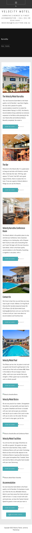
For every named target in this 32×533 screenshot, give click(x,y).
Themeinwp (16, 530)
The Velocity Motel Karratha (13, 96)
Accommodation (9, 482)
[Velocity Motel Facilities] (16, 433)
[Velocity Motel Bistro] (16, 394)
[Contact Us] (16, 279)
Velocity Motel (16, 11)
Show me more (10, 126)
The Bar (5, 164)
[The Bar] (16, 147)
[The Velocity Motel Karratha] (16, 79)
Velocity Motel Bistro (10, 399)
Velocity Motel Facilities (12, 438)
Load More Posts (16, 514)
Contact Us (7, 296)
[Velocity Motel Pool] (16, 343)
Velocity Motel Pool (10, 360)
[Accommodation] (16, 477)
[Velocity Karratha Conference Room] (16, 211)
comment (21, 126)
